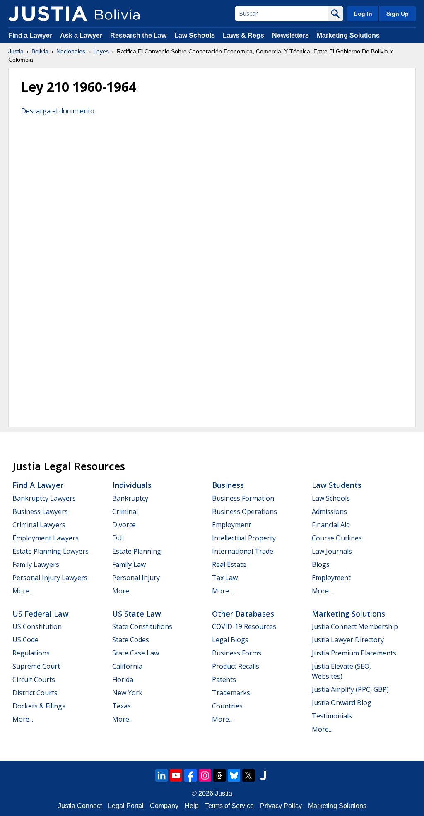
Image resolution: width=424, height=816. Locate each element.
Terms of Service (229, 805)
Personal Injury (136, 577)
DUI (118, 537)
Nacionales (70, 51)
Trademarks (231, 692)
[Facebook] (190, 775)
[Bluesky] (234, 775)
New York (127, 692)
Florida (122, 679)
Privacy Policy (281, 805)
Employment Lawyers (45, 537)
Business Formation (243, 498)
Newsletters (290, 35)
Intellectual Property (244, 537)
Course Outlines (337, 537)
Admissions (329, 511)
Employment (231, 524)
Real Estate (229, 564)
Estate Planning (136, 551)
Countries (227, 705)
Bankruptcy (130, 498)
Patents (224, 679)
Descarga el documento (57, 110)
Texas (121, 705)
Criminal (125, 511)
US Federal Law (40, 614)
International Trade (242, 551)
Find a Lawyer (30, 35)
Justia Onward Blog (341, 702)
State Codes (130, 639)
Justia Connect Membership (355, 626)
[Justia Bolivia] (47, 13)
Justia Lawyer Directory (348, 639)
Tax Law (225, 577)
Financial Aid (331, 524)
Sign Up (397, 13)
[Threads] (219, 775)
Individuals (132, 485)
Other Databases (243, 614)
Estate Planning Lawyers (50, 551)
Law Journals (332, 551)
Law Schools (194, 35)
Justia (16, 51)
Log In (363, 13)
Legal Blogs (230, 639)
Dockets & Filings (38, 705)
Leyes (101, 51)
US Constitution (37, 626)
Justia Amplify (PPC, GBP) (350, 689)
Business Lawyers (40, 511)
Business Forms (236, 653)
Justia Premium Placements (354, 653)
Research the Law (138, 35)
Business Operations (244, 511)
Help (192, 805)
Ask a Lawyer (82, 35)
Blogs (321, 564)
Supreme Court (36, 666)
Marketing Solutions (348, 35)
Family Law (129, 564)
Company (164, 805)
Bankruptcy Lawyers (44, 498)
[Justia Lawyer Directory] (263, 775)
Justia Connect (80, 805)
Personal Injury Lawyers (49, 577)
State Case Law (135, 653)
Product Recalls (235, 666)
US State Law (136, 614)
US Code (25, 639)
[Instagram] (205, 775)
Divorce (124, 524)
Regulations (31, 653)
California (127, 666)
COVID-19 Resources (244, 626)
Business (228, 485)
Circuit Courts (33, 679)
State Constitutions (142, 626)
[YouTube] (176, 775)
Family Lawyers (35, 564)
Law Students (336, 485)
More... (22, 590)
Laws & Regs (243, 35)
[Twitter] (248, 775)
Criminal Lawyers (38, 524)
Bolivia (39, 51)
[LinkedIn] (161, 775)
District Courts (35, 692)
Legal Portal (126, 805)
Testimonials (332, 715)
